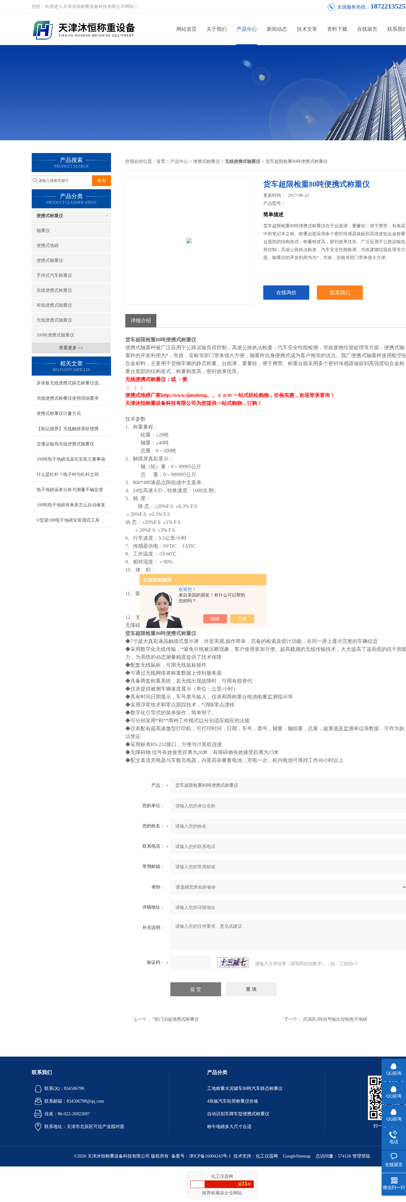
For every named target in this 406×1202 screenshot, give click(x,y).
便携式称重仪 (49, 215)
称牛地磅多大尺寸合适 (229, 1126)
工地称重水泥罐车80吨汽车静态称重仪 (245, 1088)
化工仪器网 (267, 1156)
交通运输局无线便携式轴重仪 (65, 444)
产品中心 (247, 29)
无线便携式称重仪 (54, 290)
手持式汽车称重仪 (54, 275)
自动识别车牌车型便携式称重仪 (238, 1114)
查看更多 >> (71, 347)
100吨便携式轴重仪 (55, 335)
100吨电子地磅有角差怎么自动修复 (70, 505)
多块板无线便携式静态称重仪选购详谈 (73, 383)
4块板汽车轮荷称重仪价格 (232, 1101)
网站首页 (186, 29)
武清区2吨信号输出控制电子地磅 (335, 1019)
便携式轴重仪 (49, 260)
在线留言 (367, 29)
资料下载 (337, 29)
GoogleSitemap (297, 1156)
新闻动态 (277, 29)
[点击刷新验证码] (233, 962)
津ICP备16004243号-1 (210, 1156)
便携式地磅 (47, 245)
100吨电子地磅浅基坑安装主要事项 (70, 459)
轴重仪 (43, 230)
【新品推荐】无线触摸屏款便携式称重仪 (73, 428)
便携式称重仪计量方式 (58, 413)
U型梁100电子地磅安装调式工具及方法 (73, 520)
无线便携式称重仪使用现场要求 (67, 398)
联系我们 (340, 292)
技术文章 (307, 29)
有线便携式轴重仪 (54, 305)
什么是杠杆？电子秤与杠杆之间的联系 (73, 474)
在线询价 (286, 292)
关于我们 (216, 29)
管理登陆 (361, 1156)
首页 (160, 161)
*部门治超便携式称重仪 (175, 1019)
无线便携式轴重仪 (54, 320)
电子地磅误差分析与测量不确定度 (69, 489)
